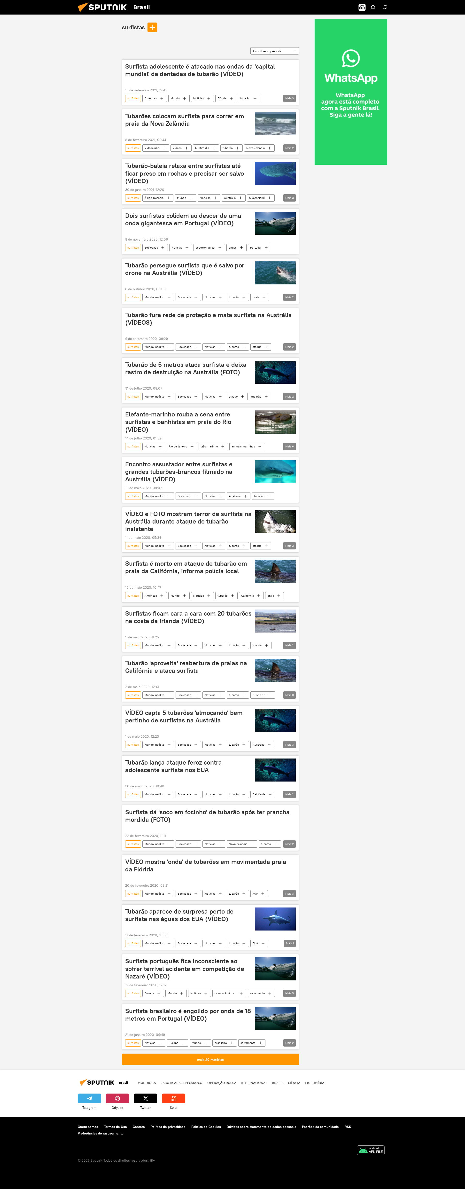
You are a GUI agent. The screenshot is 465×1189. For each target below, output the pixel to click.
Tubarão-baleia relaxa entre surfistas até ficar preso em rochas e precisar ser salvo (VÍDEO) (184, 173)
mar (255, 893)
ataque (257, 347)
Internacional (254, 1082)
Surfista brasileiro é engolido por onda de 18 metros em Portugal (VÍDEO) (188, 1014)
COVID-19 (259, 695)
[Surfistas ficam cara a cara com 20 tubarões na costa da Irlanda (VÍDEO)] (275, 621)
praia (256, 297)
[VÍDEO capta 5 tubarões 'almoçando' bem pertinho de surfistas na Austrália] (275, 720)
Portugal (255, 247)
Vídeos (177, 148)
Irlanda (257, 645)
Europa (149, 993)
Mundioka (147, 1082)
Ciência (294, 1082)
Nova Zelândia (255, 148)
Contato (139, 1127)
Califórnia (247, 595)
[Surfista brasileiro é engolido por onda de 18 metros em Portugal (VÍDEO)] (275, 1018)
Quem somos (88, 1127)
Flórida (221, 98)
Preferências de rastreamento (101, 1133)
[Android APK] (370, 1150)
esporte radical (205, 247)
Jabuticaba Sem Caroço (181, 1082)
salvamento (257, 993)
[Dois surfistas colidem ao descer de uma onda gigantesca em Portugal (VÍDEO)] (275, 223)
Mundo (175, 98)
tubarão (245, 98)
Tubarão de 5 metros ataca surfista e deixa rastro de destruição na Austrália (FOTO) (186, 368)
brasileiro (221, 1043)
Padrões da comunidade (320, 1127)
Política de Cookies (206, 1127)
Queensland (257, 198)
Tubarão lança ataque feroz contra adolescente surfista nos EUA (173, 766)
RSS (348, 1127)
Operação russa (221, 1082)
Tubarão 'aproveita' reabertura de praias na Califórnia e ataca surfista (186, 666)
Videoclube (152, 148)
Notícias (198, 98)
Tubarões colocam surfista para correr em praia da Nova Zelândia (184, 119)
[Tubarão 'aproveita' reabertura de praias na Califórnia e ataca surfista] (275, 670)
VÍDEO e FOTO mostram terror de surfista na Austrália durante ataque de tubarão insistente (188, 521)
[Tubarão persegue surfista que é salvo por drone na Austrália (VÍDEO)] (275, 272)
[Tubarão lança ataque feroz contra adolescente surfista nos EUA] (275, 770)
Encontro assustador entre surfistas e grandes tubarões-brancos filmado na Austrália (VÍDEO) (178, 471)
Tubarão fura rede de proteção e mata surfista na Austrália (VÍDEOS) (208, 318)
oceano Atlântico (225, 993)
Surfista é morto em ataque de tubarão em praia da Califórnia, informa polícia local (186, 567)
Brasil (277, 1082)
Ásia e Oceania (154, 198)
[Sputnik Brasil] (104, 13)
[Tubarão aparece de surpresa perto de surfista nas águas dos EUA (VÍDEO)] (275, 919)
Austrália (230, 198)
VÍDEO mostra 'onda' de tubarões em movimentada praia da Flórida (205, 865)
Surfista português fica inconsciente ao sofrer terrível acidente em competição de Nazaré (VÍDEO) (184, 968)
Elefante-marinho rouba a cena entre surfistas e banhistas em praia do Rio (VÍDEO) (178, 421)
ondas (233, 247)
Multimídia (202, 148)
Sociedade (151, 247)
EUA (255, 943)
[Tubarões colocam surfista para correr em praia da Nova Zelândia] (275, 123)
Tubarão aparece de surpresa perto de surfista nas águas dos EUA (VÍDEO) (179, 915)
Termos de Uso (115, 1127)
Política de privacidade (168, 1127)
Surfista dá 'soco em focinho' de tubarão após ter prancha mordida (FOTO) (207, 815)
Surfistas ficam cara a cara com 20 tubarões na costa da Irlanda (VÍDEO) (188, 617)
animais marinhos (243, 446)
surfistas (133, 27)
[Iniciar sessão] (373, 7)
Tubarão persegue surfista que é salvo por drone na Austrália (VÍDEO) (184, 269)
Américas (151, 98)
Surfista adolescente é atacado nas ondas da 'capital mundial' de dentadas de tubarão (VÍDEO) (200, 70)
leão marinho (209, 446)
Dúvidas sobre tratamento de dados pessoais (261, 1127)
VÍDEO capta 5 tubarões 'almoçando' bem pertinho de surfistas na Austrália (184, 716)
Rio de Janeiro (178, 446)
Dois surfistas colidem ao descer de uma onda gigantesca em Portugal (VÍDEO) (183, 219)
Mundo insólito (154, 297)
